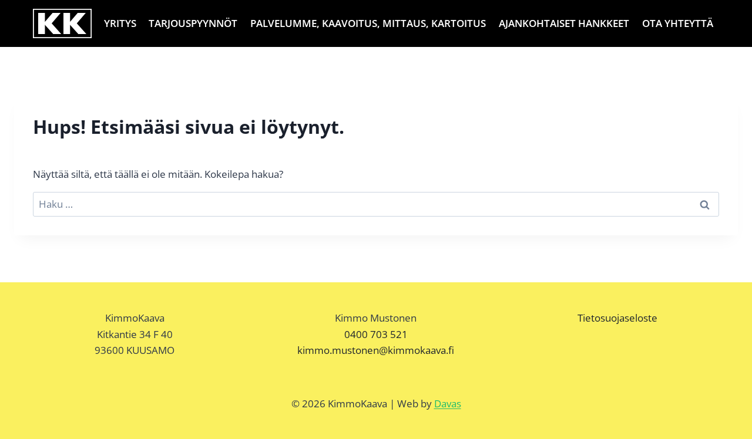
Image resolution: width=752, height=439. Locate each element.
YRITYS (120, 23)
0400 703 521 (376, 334)
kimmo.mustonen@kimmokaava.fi (375, 350)
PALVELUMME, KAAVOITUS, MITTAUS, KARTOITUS (368, 23)
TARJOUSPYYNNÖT (193, 23)
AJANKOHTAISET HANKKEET (564, 23)
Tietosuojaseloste (617, 318)
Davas (447, 403)
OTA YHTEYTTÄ (677, 23)
